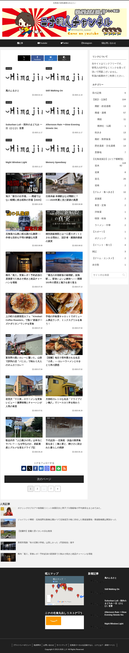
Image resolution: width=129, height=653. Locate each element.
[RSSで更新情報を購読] (64, 468)
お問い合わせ (48, 645)
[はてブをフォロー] (41, 468)
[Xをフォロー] (29, 468)
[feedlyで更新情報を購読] (58, 468)
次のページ (44, 479)
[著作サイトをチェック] (23, 468)
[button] (64, 58)
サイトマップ (62, 645)
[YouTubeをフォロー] (52, 468)
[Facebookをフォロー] (35, 468)
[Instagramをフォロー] (47, 468)
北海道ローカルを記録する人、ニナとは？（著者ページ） (93, 645)
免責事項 (37, 645)
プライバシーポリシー (22, 645)
